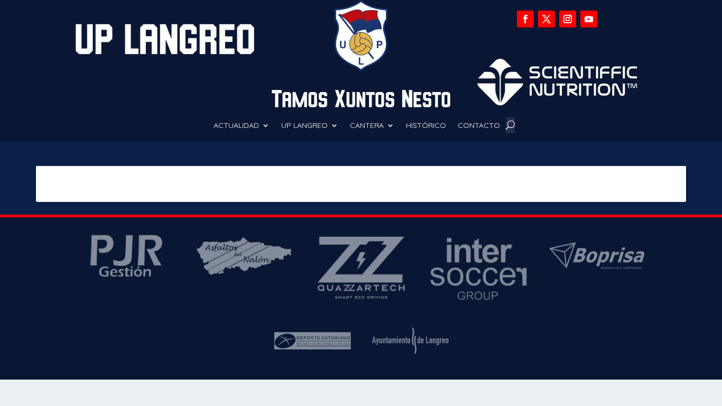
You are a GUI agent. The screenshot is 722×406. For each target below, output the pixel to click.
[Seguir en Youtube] (588, 19)
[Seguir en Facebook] (525, 19)
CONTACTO (479, 126)
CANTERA (367, 126)
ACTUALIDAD (236, 126)
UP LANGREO (304, 126)
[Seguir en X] (546, 19)
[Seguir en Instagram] (567, 19)
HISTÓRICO (426, 126)
